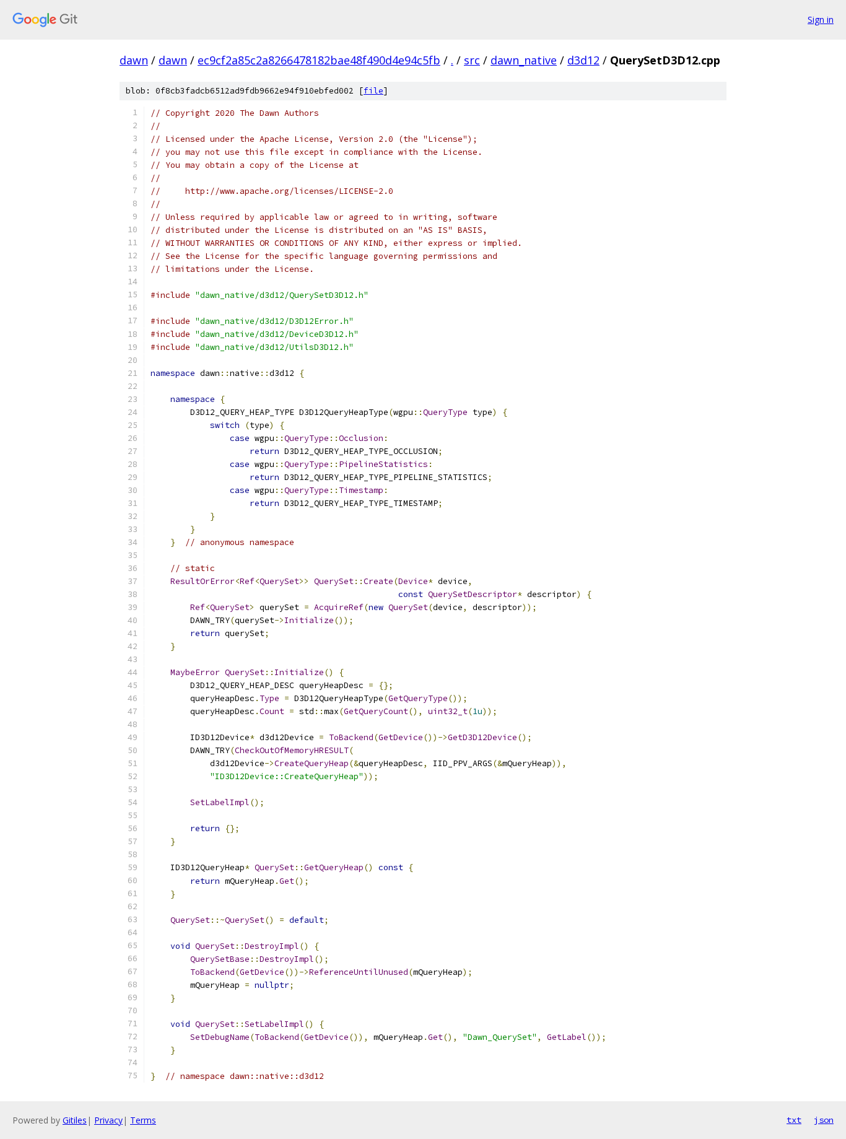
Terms (143, 1120)
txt (794, 1119)
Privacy (108, 1120)
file (373, 90)
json (824, 1119)
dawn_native (524, 60)
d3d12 (583, 60)
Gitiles (75, 1120)
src (472, 60)
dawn (134, 60)
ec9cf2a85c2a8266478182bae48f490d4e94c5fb (319, 60)
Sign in (821, 19)
